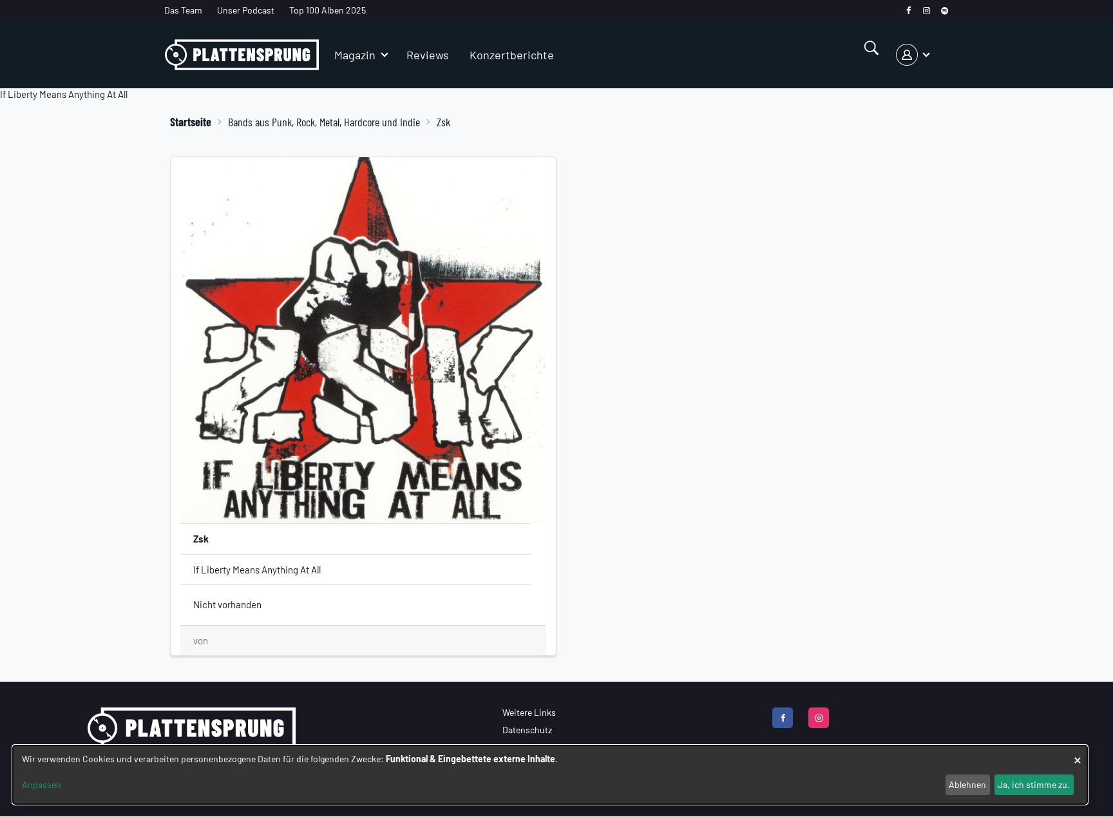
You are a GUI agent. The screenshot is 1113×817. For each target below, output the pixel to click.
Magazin (355, 55)
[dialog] (550, 774)
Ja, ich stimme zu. (1034, 784)
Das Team (183, 10)
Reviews (427, 55)
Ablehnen (967, 784)
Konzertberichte (512, 55)
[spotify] (944, 10)
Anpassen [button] (41, 784)
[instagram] (926, 10)
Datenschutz (527, 729)
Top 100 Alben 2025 (327, 10)
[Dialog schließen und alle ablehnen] (1077, 753)
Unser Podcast (245, 10)
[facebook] (908, 10)
